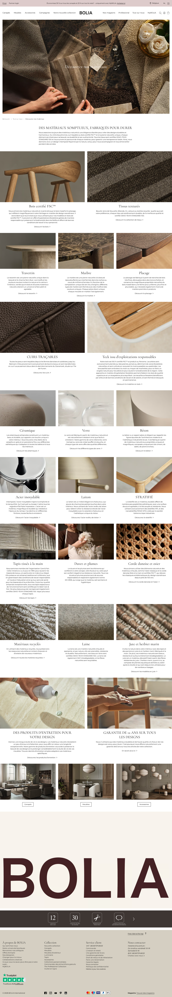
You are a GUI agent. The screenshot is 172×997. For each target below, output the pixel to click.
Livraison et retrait (93, 951)
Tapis (46, 957)
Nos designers (8, 955)
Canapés (27, 804)
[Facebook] (45, 993)
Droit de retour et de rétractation (99, 957)
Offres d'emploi (9, 953)
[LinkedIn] (65, 993)
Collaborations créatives (12, 960)
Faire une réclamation (95, 960)
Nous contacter (92, 964)
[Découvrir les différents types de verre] (86, 421)
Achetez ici (121, 3)
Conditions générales (94, 955)
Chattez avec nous (135, 956)
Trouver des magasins (145, 993)
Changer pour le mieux (12, 957)
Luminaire (48, 955)
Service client (93, 942)
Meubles (86, 804)
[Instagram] (50, 993)
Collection (50, 942)
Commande (91, 948)
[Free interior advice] (119, 919)
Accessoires (144, 804)
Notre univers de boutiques (14, 948)
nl (164, 3)
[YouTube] (55, 993)
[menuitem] (7, 13)
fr (168, 3)
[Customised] (97, 919)
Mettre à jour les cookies (96, 969)
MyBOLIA (6, 966)
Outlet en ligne (50, 969)
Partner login (14, 3)
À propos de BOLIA (14, 942)
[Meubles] (86, 785)
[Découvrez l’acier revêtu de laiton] (86, 488)
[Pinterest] (60, 993)
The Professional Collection (55, 966)
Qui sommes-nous (10, 946)
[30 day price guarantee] (75, 919)
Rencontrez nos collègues (13, 950)
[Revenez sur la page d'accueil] (86, 12)
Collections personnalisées (55, 962)
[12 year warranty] (53, 919)
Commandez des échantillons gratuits (60, 964)
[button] (133, 919)
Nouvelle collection (52, 946)
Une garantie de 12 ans (95, 953)
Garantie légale (92, 962)
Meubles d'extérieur (52, 953)
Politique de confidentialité (97, 967)
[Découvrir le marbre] (86, 265)
